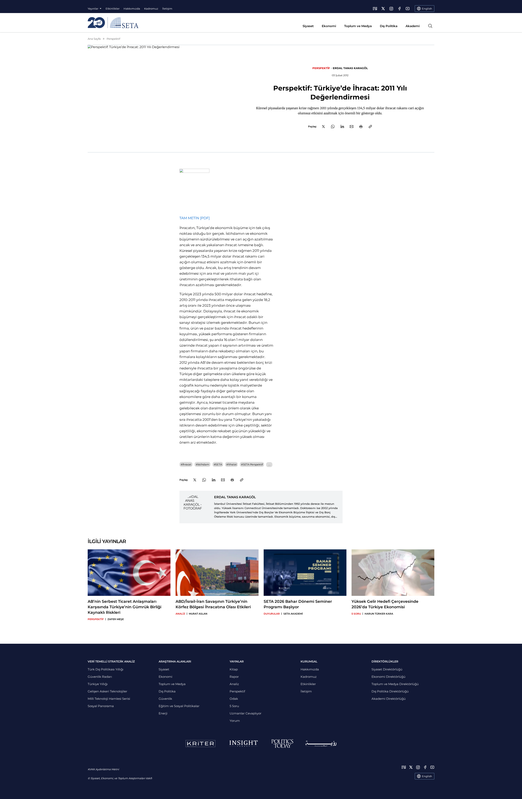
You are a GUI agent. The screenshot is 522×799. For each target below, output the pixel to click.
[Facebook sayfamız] (399, 8)
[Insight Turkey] (243, 744)
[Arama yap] (430, 26)
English (427, 776)
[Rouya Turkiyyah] (320, 744)
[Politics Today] (282, 743)
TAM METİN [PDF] (194, 218)
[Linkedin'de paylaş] (342, 126)
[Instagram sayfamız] (391, 8)
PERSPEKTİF (321, 68)
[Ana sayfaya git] (113, 22)
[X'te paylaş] (323, 126)
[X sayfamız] (383, 8)
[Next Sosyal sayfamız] (375, 8)
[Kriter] (200, 743)
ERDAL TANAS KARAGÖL (350, 68)
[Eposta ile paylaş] (351, 126)
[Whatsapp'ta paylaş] (333, 126)
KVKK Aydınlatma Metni (103, 769)
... (269, 464)
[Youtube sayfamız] (408, 8)
